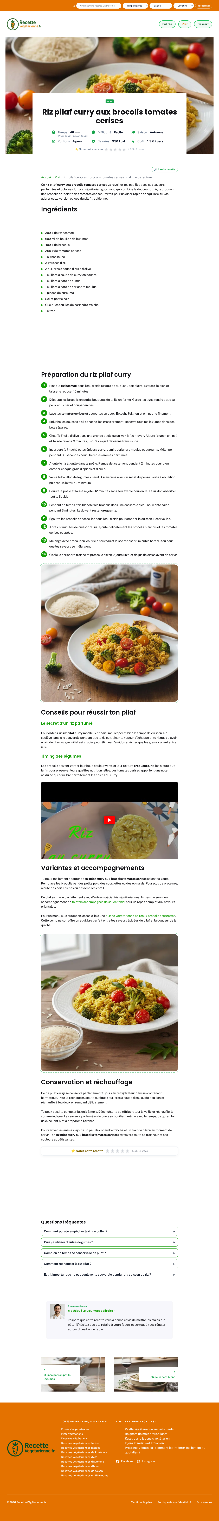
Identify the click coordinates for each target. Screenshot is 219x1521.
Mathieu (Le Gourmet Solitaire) (91, 1311)
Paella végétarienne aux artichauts (149, 1429)
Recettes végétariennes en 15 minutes (84, 1475)
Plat (185, 24)
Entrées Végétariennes (75, 1429)
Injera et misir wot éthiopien (144, 1443)
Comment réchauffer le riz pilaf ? (68, 1263)
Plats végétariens (72, 1433)
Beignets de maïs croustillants (146, 1434)
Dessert (203, 24)
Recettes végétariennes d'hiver (80, 1466)
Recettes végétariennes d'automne (82, 1461)
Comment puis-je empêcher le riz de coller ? (75, 1231)
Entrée (167, 24)
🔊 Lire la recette (164, 169)
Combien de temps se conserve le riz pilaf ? (75, 1253)
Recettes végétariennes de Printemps (84, 1452)
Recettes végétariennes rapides (80, 1447)
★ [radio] (107, 1151)
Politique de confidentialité (174, 1502)
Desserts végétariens (74, 1438)
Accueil (46, 177)
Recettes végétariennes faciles (80, 1443)
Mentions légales (141, 1502)
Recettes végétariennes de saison (82, 1470)
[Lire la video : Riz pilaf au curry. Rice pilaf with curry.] (109, 820)
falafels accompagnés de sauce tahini (98, 902)
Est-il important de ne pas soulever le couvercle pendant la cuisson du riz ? (97, 1274)
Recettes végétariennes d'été (79, 1456)
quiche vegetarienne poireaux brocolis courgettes (140, 916)
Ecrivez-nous (204, 1502)
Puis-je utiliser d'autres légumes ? (68, 1242)
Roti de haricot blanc (162, 1377)
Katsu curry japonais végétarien (147, 1438)
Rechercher (203, 5)
